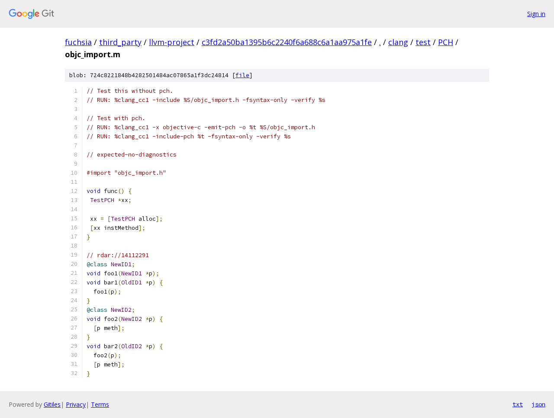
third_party (120, 42)
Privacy (76, 404)
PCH (445, 42)
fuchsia (78, 42)
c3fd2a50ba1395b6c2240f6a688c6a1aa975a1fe (287, 42)
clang (398, 42)
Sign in (536, 14)
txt (517, 404)
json (538, 404)
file (242, 75)
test (423, 42)
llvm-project (171, 42)
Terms (100, 404)
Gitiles (52, 404)
